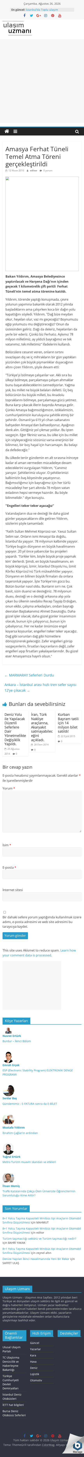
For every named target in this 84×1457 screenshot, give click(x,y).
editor (34, 170)
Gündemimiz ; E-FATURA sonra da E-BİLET (30, 1104)
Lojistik (34, 1374)
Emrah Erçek (11, 1065)
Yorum (9, 788)
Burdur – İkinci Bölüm (17, 1041)
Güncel (34, 1343)
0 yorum (47, 170)
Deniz (34, 1368)
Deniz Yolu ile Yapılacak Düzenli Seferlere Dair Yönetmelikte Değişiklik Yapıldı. (15, 729)
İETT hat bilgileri (13, 1405)
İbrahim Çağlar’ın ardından (20, 1133)
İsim (7, 845)
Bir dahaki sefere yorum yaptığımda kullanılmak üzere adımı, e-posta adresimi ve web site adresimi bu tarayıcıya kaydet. (42, 922)
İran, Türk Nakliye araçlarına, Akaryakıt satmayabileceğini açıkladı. (42, 727)
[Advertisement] (42, 81)
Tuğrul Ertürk (12, 1157)
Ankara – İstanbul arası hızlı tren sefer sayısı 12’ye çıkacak (40, 687)
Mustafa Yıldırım (14, 1127)
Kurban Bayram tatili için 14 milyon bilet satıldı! (68, 723)
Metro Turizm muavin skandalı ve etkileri (29, 1162)
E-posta (9, 867)
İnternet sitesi (13, 890)
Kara (33, 1355)
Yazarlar (35, 1349)
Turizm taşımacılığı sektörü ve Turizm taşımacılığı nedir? (39, 1238)
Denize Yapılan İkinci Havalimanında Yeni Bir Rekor (36, 1259)
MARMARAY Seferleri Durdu (29, 675)
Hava (33, 1361)
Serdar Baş (10, 1098)
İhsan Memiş (11, 1186)
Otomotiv (36, 1380)
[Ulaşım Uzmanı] (7, 131)
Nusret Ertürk (12, 1036)
